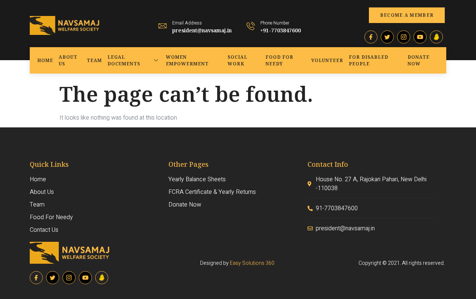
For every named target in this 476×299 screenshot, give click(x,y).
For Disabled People (368, 60)
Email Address (187, 23)
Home (45, 60)
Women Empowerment (187, 60)
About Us (68, 60)
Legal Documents (123, 60)
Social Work (237, 60)
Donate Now (419, 60)
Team (94, 60)
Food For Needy (279, 60)
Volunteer (327, 60)
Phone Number (274, 23)
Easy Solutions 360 (252, 263)
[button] (407, 15)
